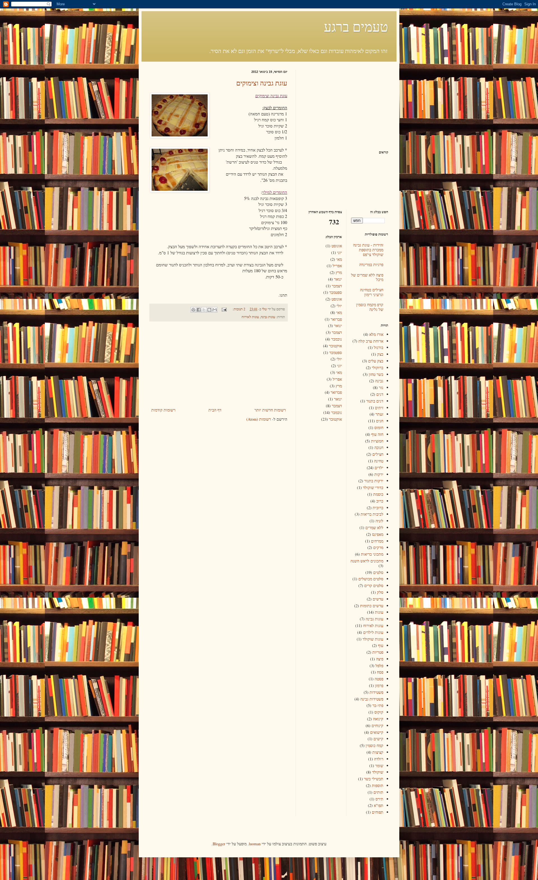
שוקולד (377, 772)
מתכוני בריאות (372, 554)
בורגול (378, 347)
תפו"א (378, 805)
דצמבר (337, 285)
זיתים (379, 407)
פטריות (377, 652)
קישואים (376, 732)
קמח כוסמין (374, 745)
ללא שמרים (374, 527)
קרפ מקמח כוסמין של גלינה (369, 307)
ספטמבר (335, 292)
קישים (378, 738)
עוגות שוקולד (373, 639)
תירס (379, 799)
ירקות (378, 474)
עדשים (378, 599)
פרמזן (379, 685)
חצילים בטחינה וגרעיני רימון (371, 292)
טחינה (378, 461)
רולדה (378, 759)
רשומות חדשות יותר (270, 410)
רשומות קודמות (163, 410)
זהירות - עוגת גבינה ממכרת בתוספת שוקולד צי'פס (368, 249)
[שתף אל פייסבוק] (198, 310)
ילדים (379, 467)
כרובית (378, 507)
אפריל (337, 265)
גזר (381, 387)
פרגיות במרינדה (371, 264)
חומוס (378, 427)
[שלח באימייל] (214, 310)
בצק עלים (375, 361)
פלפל (379, 665)
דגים (379, 394)
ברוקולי (377, 367)
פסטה (379, 678)
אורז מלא (376, 334)
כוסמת (378, 494)
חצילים (377, 454)
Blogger (219, 843)
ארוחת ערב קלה (370, 341)
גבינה (379, 380)
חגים (379, 420)
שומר (379, 765)
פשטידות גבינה (371, 699)
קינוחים (377, 725)
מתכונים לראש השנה (367, 561)
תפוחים (377, 812)
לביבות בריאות (372, 514)
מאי (339, 259)
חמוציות (377, 441)
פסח (380, 672)
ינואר (338, 279)
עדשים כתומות (371, 605)
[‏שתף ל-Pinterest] (193, 310)
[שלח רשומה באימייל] (224, 309)
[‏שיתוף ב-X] (204, 310)
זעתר (379, 414)
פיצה (379, 659)
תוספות (377, 785)
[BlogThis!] (209, 310)
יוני (339, 252)
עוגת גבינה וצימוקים (261, 82)
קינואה (378, 718)
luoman (255, 843)
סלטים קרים (373, 585)
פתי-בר (377, 705)
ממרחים (377, 541)
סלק (380, 592)
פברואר (336, 319)
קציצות (377, 752)
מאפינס (377, 534)
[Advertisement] (219, 364)
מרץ (339, 272)
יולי (339, 305)
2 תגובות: (238, 309)
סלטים (378, 572)
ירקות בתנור (373, 480)
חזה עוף (377, 434)
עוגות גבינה (268, 317)
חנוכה (378, 447)
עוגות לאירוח (250, 317)
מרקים (378, 547)
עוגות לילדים (373, 632)
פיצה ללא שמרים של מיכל (367, 277)
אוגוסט (336, 245)
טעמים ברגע (356, 26)
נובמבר (336, 339)
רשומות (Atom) (258, 419)
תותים (378, 792)
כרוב (379, 501)
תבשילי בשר (373, 778)
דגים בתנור (374, 401)
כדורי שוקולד (373, 487)
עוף (380, 645)
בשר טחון (376, 374)
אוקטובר (335, 345)
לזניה (379, 520)
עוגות (379, 612)
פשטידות (376, 692)
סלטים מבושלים (370, 578)
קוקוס (378, 712)
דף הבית (214, 410)
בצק (380, 354)
